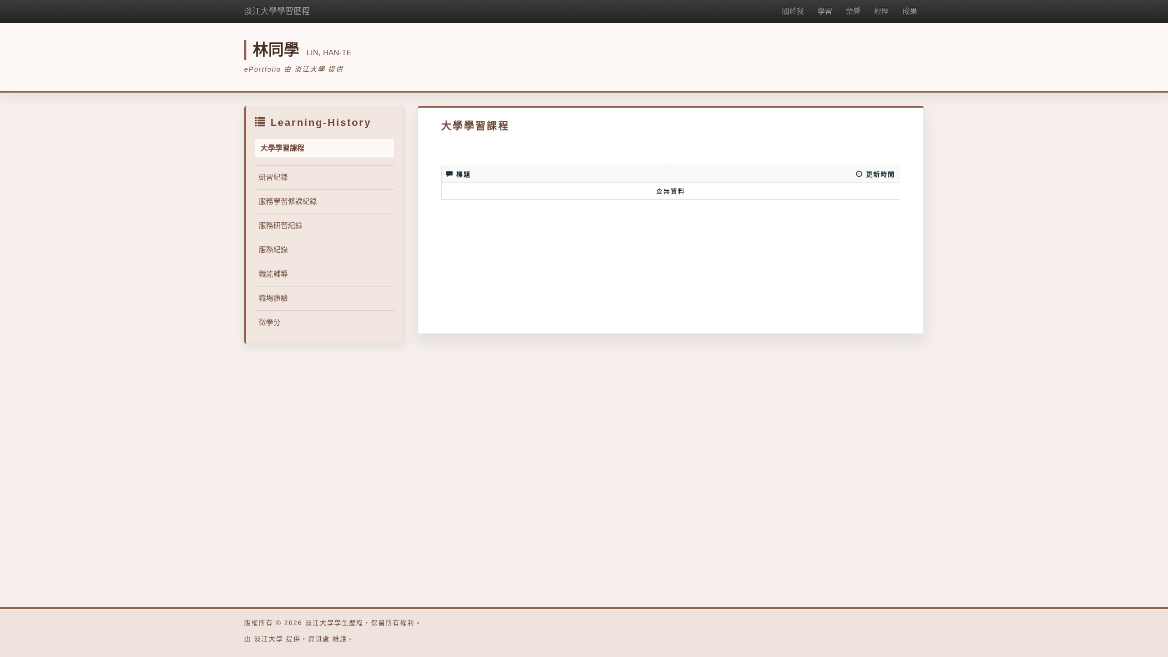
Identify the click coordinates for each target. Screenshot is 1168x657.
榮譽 (853, 11)
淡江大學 (309, 69)
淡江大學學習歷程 (277, 11)
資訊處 (319, 638)
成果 (909, 11)
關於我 (793, 11)
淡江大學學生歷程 (334, 622)
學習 (825, 11)
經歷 (881, 11)
